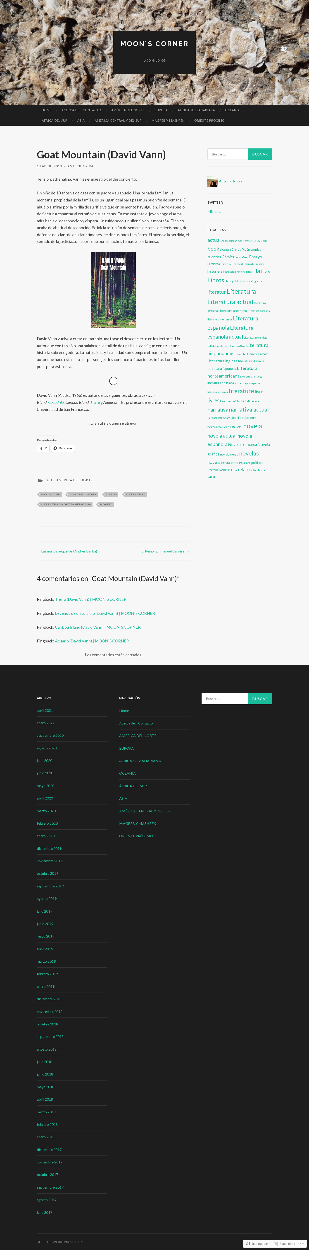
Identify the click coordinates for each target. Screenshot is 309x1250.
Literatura (136, 494)
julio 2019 (44, 911)
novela (106, 504)
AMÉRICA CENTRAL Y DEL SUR (118, 120)
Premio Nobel (217, 470)
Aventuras (252, 240)
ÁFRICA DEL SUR (54, 120)
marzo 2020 (46, 811)
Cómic (227, 256)
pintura (225, 463)
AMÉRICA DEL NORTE (128, 110)
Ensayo (255, 256)
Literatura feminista (255, 337)
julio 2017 (44, 1212)
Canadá (226, 249)
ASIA (81, 120)
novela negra (229, 454)
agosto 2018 (47, 1049)
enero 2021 (46, 723)
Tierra (95, 402)
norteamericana (219, 427)
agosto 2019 (47, 898)
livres (213, 400)
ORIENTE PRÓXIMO (209, 120)
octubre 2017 (47, 1174)
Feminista (213, 264)
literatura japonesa (221, 368)
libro (266, 271)
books (214, 248)
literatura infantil (257, 354)
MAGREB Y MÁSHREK (168, 120)
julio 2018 (44, 1061)
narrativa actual (249, 409)
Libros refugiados (251, 281)
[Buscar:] (239, 154)
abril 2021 (45, 710)
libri (257, 271)
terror (211, 476)
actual (214, 240)
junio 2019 (45, 923)
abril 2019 (45, 949)
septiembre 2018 (50, 1036)
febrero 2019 (47, 973)
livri (222, 401)
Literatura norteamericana (66, 504)
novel (237, 426)
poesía (234, 462)
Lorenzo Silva (233, 401)
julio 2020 (44, 760)
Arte (241, 240)
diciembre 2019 (49, 848)
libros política (233, 281)
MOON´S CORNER (154, 44)
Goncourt (237, 263)
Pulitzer (232, 470)
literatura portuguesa (247, 383)
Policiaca (245, 463)
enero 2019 (46, 986)
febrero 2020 (47, 823)
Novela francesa (242, 444)
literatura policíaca (220, 383)
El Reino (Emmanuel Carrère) (165, 551)
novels (213, 462)
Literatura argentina (233, 310)
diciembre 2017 (49, 1149)
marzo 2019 (46, 961)
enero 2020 (46, 835)
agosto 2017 (47, 1199)
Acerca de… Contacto (81, 110)
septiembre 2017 (50, 1187)
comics (255, 249)
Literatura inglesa (222, 361)
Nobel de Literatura (244, 417)
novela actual (222, 436)
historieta (214, 271)
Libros (111, 494)
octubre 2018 (47, 1024)
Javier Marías (245, 271)
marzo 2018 (46, 1112)
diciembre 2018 (49, 999)
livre (259, 391)
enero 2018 (46, 1137)
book (264, 240)
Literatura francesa (226, 345)
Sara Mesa (258, 470)
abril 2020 (45, 798)
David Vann (50, 494)
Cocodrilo (56, 402)
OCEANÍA (232, 110)
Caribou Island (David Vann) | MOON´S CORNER (98, 627)
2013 (50, 480)
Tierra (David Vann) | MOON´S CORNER (90, 599)
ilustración (229, 271)
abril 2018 (45, 1099)
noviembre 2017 (49, 1162)
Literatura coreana (258, 310)
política (257, 462)
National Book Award (218, 417)
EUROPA (161, 110)
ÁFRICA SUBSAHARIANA (196, 110)
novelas (249, 453)
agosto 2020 (47, 748)
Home (47, 110)
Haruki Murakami (254, 263)
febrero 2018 (47, 1124)
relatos (245, 469)
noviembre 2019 (49, 861)
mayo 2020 (45, 785)
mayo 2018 (45, 1087)
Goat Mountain (83, 494)
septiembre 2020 (50, 735)
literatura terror (217, 392)
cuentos (214, 256)
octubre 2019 (47, 873)
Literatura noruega (251, 376)
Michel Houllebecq (251, 401)
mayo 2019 (45, 936)
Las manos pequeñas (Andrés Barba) (67, 551)
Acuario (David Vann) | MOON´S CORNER (92, 640)
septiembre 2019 (50, 886)
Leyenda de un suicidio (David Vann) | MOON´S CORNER (105, 613)
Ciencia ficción (241, 249)
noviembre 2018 (49, 1011)
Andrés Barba (229, 240)
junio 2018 (45, 1074)
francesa (226, 263)
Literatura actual (230, 301)
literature (241, 391)
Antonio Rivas (81, 166)
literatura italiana (251, 361)
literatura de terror (219, 319)
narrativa (217, 410)
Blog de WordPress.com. (61, 1242)
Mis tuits (214, 211)
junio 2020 (45, 773)
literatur (216, 292)
